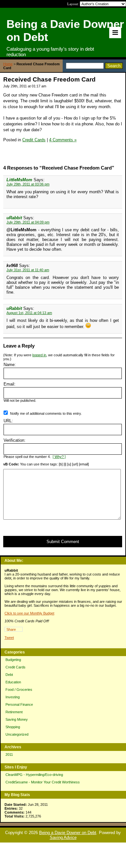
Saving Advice (63, 837)
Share (11, 629)
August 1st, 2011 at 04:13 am (29, 313)
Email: (10, 384)
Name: (10, 364)
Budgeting (13, 660)
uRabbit (14, 217)
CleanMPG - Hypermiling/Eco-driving (34, 775)
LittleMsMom (19, 179)
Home (8, 64)
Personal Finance (19, 704)
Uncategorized (16, 734)
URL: (8, 420)
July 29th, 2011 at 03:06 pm (27, 184)
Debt (9, 675)
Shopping (12, 727)
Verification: (15, 440)
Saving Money (16, 719)
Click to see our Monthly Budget (29, 613)
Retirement (14, 712)
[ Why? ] (59, 457)
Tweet (9, 638)
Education (13, 682)
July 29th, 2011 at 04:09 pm (27, 222)
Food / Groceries (18, 689)
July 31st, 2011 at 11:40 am (27, 270)
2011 (9, 754)
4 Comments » (63, 139)
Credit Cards (15, 667)
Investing (12, 697)
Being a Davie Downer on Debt (67, 832)
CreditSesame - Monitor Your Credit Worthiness (42, 782)
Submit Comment (63, 541)
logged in (39, 355)
